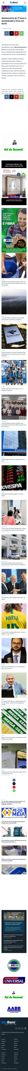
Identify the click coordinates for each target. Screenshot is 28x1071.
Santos (13, 93)
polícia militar (8, 93)
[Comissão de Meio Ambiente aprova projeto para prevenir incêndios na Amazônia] (14, 301)
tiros (23, 93)
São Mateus (19, 93)
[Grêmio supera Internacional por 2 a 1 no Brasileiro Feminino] (14, 372)
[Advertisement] (14, 893)
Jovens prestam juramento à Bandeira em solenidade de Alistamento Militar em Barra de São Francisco (13, 424)
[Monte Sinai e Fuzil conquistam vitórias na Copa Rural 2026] (14, 916)
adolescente (4, 89)
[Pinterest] (14, 787)
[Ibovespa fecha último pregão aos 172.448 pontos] (14, 477)
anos (9, 89)
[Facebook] (14, 780)
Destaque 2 (4, 526)
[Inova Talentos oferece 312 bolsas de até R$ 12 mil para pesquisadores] (14, 850)
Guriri (15, 91)
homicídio (19, 91)
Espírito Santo (4, 91)
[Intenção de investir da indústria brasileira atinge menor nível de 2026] (14, 832)
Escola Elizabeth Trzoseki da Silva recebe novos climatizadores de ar (13, 941)
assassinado (14, 89)
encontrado (20, 89)
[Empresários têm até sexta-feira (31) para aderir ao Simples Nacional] (14, 755)
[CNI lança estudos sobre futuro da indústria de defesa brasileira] (14, 869)
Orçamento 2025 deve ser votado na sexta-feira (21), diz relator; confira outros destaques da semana (13, 702)
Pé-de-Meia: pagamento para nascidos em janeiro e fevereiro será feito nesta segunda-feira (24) (13, 803)
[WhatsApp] (14, 790)
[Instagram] (19, 1028)
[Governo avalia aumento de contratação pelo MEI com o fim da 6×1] (14, 650)
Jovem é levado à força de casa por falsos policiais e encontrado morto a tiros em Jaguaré (13, 947)
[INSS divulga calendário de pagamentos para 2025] (14, 443)
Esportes (11, 91)
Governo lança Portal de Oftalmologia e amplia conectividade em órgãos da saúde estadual (13, 529)
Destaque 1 (4, 421)
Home (2, 15)
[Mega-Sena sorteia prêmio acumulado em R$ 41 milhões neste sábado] (14, 721)
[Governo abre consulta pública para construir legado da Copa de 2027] (14, 616)
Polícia (2, 93)
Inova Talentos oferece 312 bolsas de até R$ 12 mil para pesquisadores (13, 841)
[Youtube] (25, 1028)
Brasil (2, 799)
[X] (14, 783)
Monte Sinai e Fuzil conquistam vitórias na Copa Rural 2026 (13, 923)
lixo (23, 91)
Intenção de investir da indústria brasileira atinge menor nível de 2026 (13, 822)
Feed (6, 15)
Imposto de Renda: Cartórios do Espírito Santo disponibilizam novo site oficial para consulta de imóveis (13, 354)
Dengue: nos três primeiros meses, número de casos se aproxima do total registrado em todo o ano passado (13, 283)
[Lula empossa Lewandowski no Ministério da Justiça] (14, 581)
